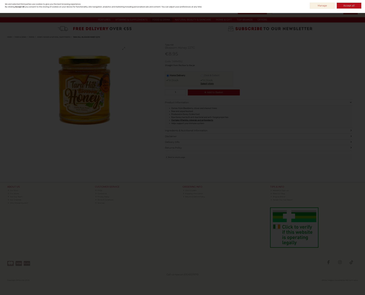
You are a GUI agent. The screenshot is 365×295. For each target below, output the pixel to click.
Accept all (349, 5)
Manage (322, 5)
